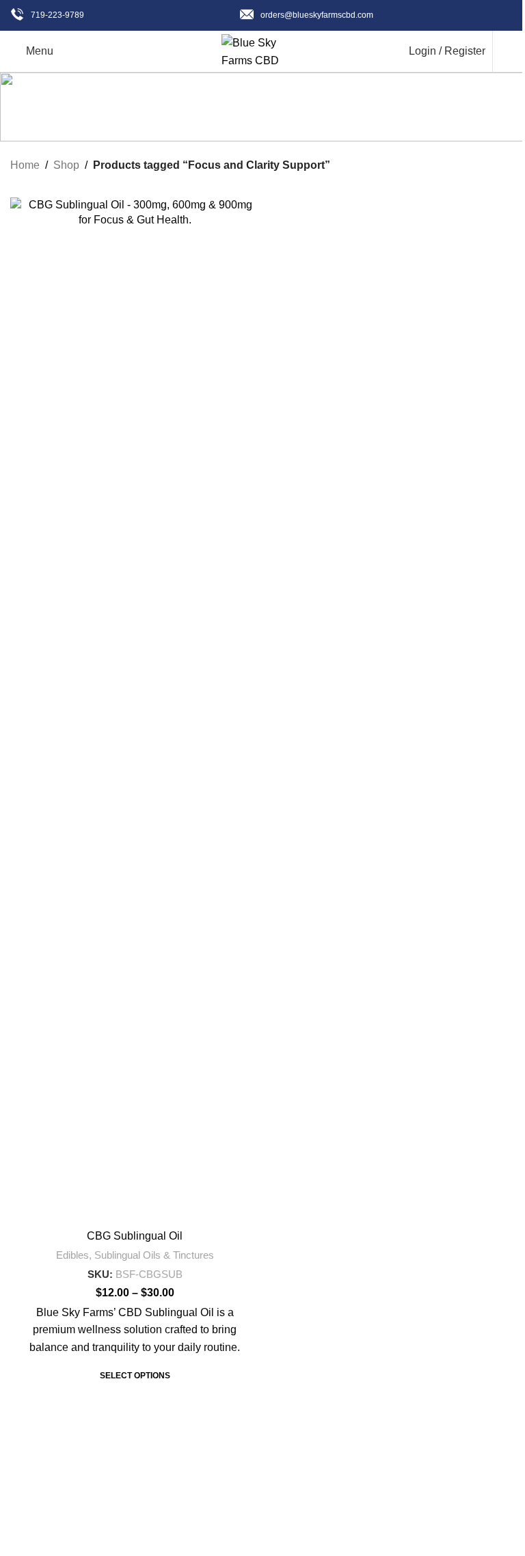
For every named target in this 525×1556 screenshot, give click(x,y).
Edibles (72, 1255)
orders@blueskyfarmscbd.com (316, 15)
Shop (66, 165)
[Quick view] (233, 1376)
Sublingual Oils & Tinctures (154, 1255)
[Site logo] (262, 50)
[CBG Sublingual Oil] (134, 710)
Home (25, 165)
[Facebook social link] (238, 1545)
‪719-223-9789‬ (57, 15)
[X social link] (262, 1545)
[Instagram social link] (287, 1545)
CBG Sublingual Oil (135, 1236)
